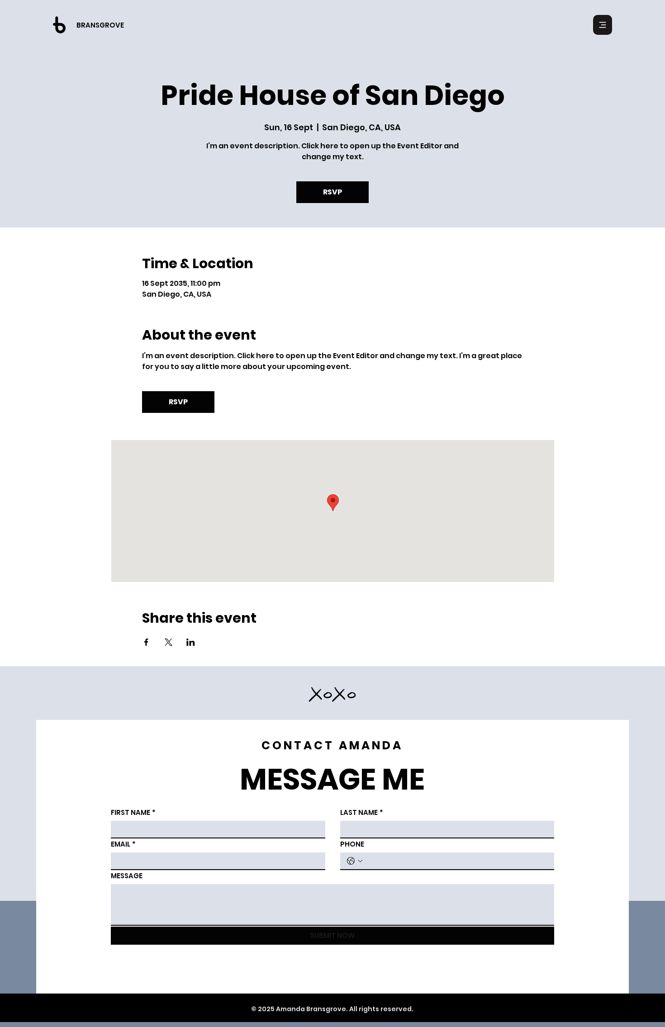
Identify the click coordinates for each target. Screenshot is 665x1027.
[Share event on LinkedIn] (190, 642)
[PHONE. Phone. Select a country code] (355, 861)
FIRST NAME (133, 812)
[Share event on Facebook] (146, 642)
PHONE (352, 844)
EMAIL (123, 844)
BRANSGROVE (100, 25)
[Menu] (602, 25)
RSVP (332, 192)
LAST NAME (361, 812)
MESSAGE (126, 875)
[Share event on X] (168, 642)
